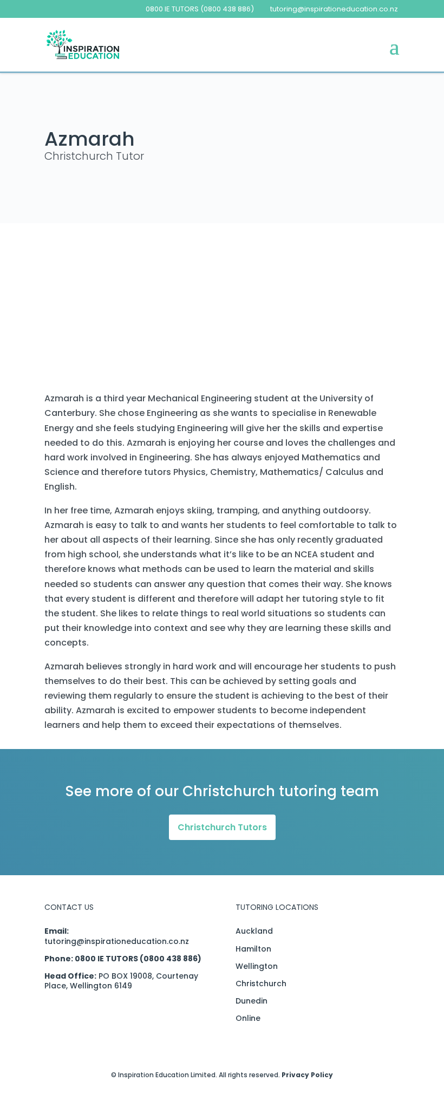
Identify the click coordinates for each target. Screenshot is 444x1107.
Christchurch (261, 983)
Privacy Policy (307, 1074)
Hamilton (253, 948)
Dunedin (251, 1000)
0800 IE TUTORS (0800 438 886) (200, 9)
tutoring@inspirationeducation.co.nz (116, 941)
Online (248, 1018)
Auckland (254, 931)
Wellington (257, 966)
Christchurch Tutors (222, 827)
